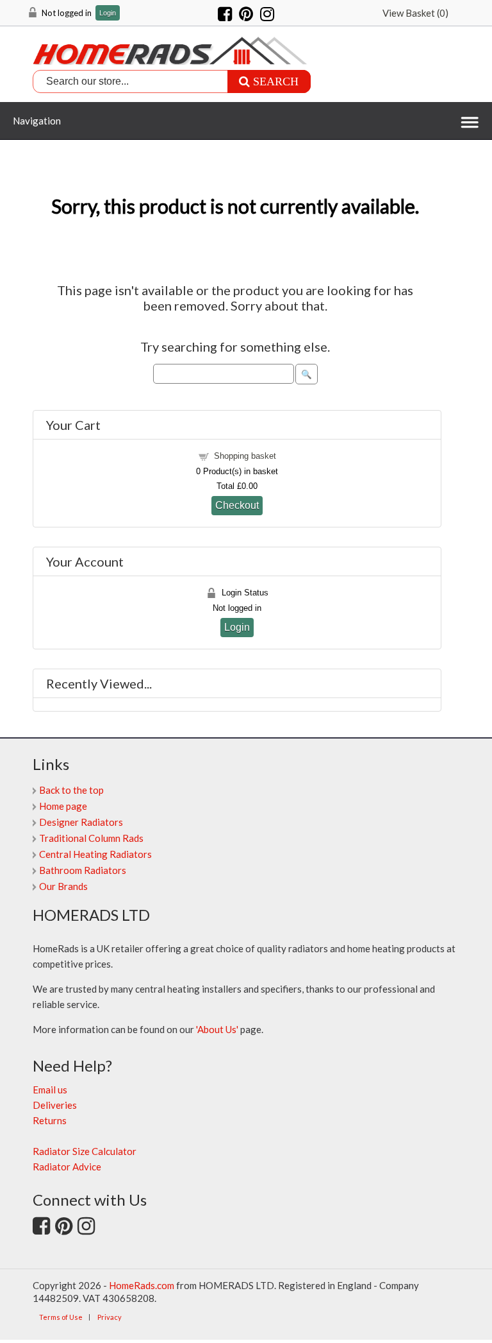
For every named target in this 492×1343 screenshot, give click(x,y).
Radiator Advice (67, 1166)
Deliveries (55, 1105)
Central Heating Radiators (95, 854)
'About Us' (217, 1029)
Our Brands (63, 886)
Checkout (237, 505)
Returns (50, 1120)
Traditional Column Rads (91, 838)
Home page (63, 806)
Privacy (109, 1317)
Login (107, 13)
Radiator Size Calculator (84, 1151)
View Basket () (415, 13)
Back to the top (71, 790)
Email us (50, 1089)
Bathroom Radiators (82, 870)
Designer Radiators (81, 822)
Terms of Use (61, 1317)
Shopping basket (245, 456)
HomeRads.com (141, 1285)
